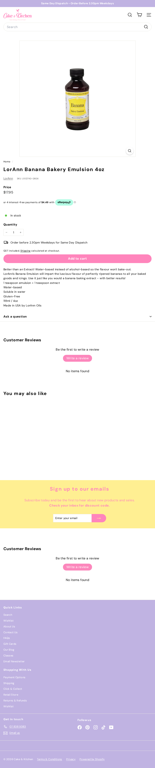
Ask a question (15, 317)
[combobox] (77, 27)
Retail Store (10, 694)
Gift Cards (10, 644)
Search (7, 614)
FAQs (6, 638)
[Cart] (139, 15)
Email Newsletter (14, 661)
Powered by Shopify (92, 759)
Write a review (77, 358)
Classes (8, 655)
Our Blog (8, 649)
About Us (9, 626)
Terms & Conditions (49, 759)
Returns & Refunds (15, 700)
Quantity (10, 225)
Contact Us (10, 632)
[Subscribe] (99, 518)
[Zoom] (129, 151)
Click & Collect (12, 689)
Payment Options (14, 677)
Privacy (70, 759)
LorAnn (8, 178)
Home (7, 161)
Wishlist (8, 620)
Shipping (25, 250)
